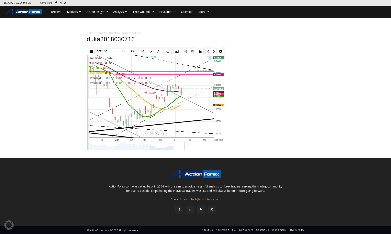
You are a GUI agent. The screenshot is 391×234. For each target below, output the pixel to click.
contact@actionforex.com (203, 199)
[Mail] (190, 209)
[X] (65, 3)
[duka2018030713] (156, 98)
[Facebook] (56, 3)
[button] (9, 225)
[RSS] (60, 3)
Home (90, 33)
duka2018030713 (108, 33)
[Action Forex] (23, 12)
